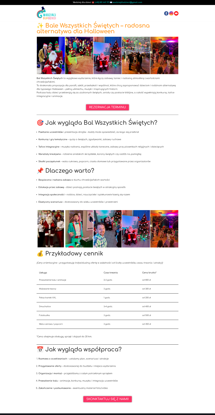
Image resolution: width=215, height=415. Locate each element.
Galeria (117, 13)
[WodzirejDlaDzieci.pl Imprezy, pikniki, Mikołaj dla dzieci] (46, 13)
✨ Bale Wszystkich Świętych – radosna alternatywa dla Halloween (93, 28)
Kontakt (154, 13)
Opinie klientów (136, 13)
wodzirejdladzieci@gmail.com (127, 2)
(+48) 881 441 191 (102, 2)
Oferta (104, 13)
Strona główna (87, 13)
